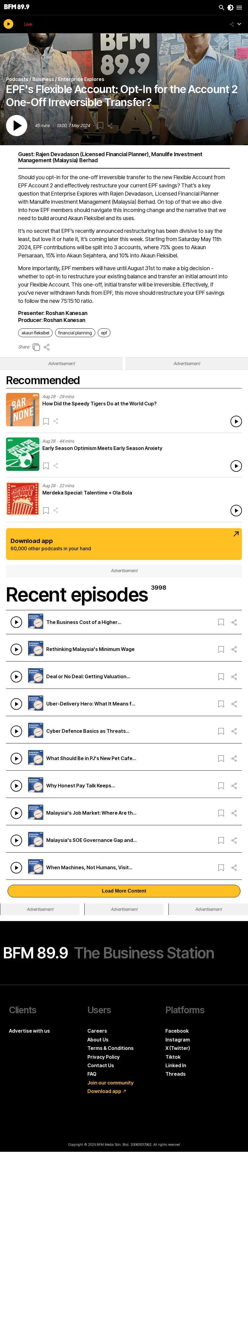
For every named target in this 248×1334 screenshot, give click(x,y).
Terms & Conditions (110, 1048)
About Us (98, 1040)
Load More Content (124, 890)
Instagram (177, 1040)
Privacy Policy (103, 1057)
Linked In (175, 1065)
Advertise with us (29, 1031)
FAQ (91, 1074)
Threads (175, 1074)
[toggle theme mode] (230, 7)
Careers (97, 1031)
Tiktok (173, 1057)
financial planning (75, 332)
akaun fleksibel (35, 332)
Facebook (177, 1031)
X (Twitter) (177, 1048)
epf (104, 332)
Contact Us (100, 1065)
